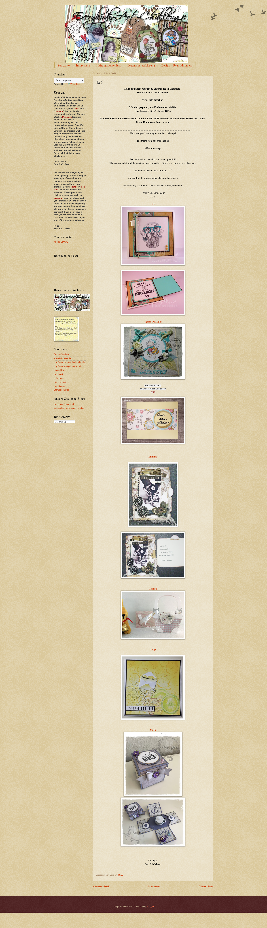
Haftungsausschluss (108, 65)
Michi (153, 730)
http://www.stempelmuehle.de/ (67, 366)
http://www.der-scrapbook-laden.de (69, 362)
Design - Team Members (176, 65)
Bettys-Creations (61, 354)
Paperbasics (59, 386)
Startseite (64, 65)
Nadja (153, 649)
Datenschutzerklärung (141, 65)
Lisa (153, 204)
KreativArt (58, 374)
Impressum (83, 65)
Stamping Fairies (61, 390)
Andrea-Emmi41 (61, 242)
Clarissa (153, 588)
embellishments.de (62, 358)
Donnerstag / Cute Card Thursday (69, 408)
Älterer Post (206, 886)
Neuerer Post (101, 886)
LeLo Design (59, 378)
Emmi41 (152, 456)
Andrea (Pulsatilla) (153, 321)
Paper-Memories (61, 382)
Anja (153, 392)
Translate (75, 84)
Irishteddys (59, 370)
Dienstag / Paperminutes (65, 404)
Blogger (150, 906)
